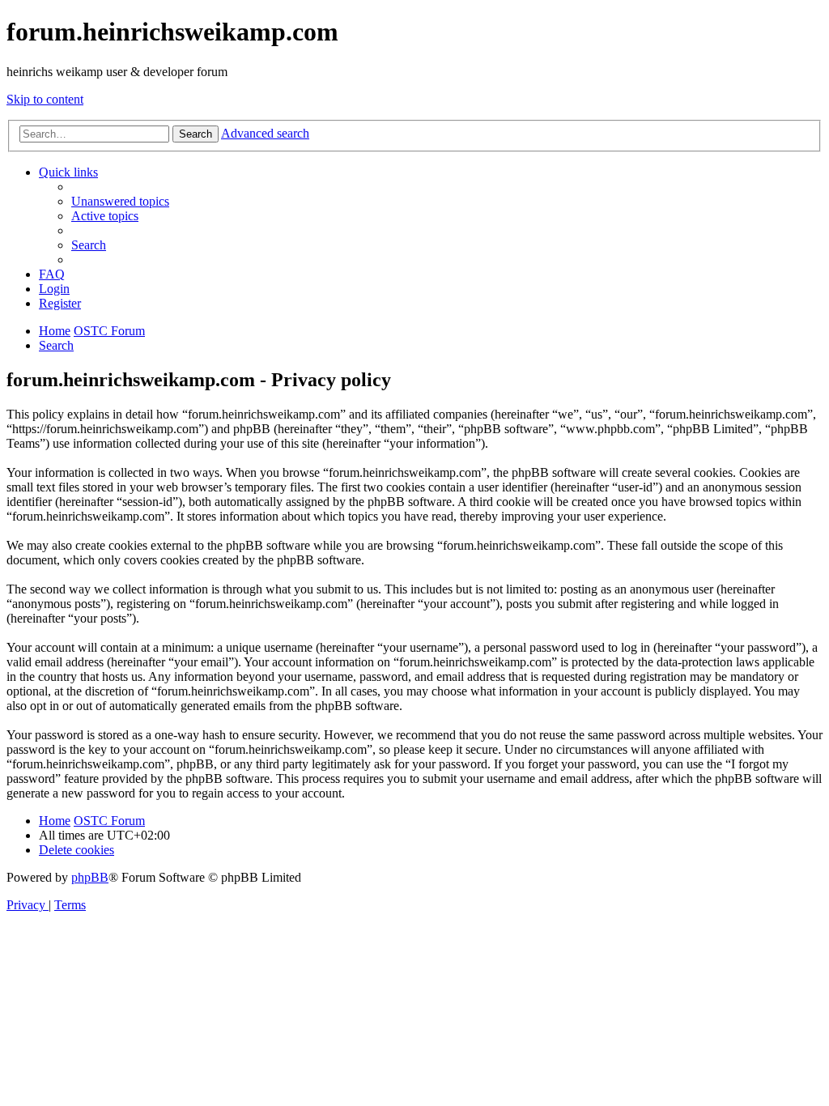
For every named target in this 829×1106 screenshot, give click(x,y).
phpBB (89, 877)
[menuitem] (120, 201)
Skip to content (44, 99)
